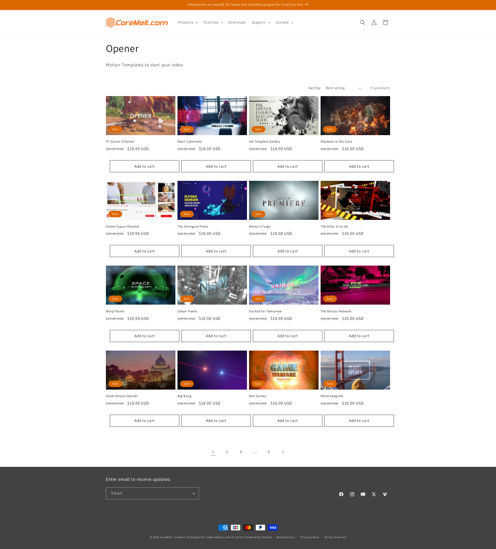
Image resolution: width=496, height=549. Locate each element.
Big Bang (184, 396)
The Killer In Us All (334, 227)
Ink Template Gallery (264, 142)
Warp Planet (115, 311)
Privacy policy (309, 537)
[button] (187, 22)
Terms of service (335, 537)
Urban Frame (187, 311)
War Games (257, 396)
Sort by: (314, 88)
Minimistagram (332, 396)
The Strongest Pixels (192, 227)
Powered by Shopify (258, 537)
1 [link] (213, 451)
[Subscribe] (193, 494)
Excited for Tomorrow (265, 311)
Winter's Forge (259, 227)
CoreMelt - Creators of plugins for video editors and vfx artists (202, 537)
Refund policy (286, 537)
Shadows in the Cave (336, 142)
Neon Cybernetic (189, 142)
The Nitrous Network (336, 311)
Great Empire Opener (122, 396)
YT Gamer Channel (120, 142)
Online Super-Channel (122, 227)
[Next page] (283, 452)
